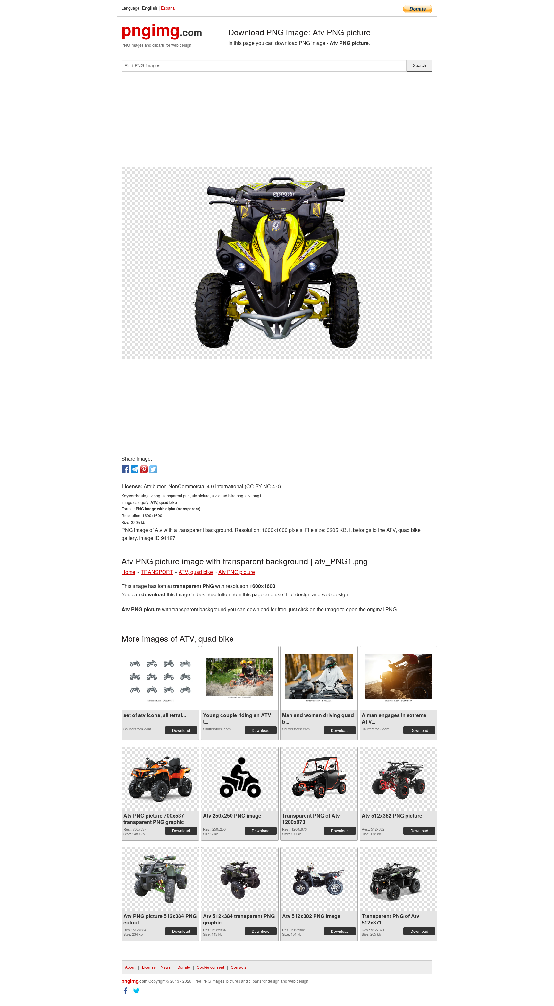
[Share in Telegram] (134, 469)
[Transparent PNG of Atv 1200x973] (319, 779)
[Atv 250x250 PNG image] (239, 778)
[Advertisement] (277, 122)
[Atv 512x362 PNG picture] (398, 778)
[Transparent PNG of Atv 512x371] (398, 879)
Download (181, 730)
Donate (183, 967)
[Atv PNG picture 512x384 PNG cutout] (160, 879)
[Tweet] (153, 469)
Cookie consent (210, 967)
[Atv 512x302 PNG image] (319, 879)
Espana (168, 8)
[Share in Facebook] (125, 469)
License (149, 967)
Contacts (238, 967)
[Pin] (144, 469)
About (130, 967)
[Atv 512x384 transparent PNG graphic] (240, 879)
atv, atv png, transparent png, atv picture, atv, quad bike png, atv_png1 (201, 495)
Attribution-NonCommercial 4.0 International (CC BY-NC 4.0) (212, 486)
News (166, 967)
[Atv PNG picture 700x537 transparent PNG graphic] (160, 778)
